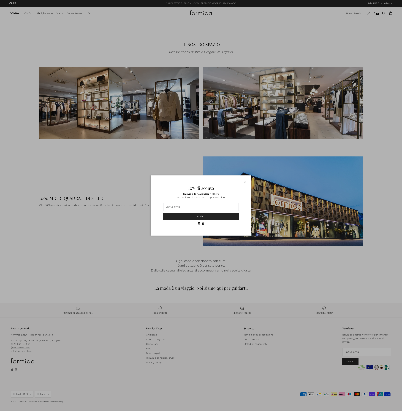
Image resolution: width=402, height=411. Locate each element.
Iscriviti (201, 216)
